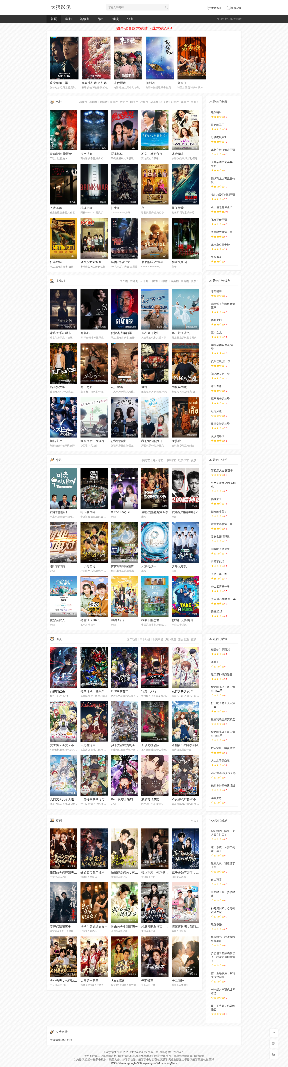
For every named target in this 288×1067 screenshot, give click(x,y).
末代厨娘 (120, 83)
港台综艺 (157, 460)
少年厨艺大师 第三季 (223, 599)
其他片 (185, 102)
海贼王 (215, 662)
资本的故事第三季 (221, 232)
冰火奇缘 (216, 386)
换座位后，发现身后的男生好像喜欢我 (106, 441)
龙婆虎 (176, 441)
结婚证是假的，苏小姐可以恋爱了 (133, 872)
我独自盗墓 (57, 691)
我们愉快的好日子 (153, 441)
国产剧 (124, 281)
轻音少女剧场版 (91, 262)
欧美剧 (175, 281)
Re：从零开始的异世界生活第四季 (134, 799)
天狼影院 (61, 7)
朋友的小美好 (219, 511)
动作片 (83, 102)
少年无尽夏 (179, 566)
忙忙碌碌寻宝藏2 (122, 566)
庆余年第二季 (59, 83)
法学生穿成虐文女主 (94, 926)
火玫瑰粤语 (217, 436)
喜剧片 (93, 102)
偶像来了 (216, 499)
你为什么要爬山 (182, 620)
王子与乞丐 (88, 566)
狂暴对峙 (56, 262)
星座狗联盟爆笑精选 (223, 719)
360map (142, 1063)
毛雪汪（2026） (91, 620)
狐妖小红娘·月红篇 (94, 83)
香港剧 (134, 281)
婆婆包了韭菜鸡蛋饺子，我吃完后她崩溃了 (223, 957)
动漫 (115, 19)
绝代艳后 (216, 112)
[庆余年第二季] (64, 58)
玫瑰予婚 (216, 924)
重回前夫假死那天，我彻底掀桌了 (72, 872)
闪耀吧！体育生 (220, 549)
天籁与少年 (148, 566)
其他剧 (185, 281)
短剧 (130, 19)
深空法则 (86, 154)
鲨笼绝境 (178, 208)
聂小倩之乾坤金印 (221, 207)
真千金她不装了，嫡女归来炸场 (193, 872)
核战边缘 (86, 208)
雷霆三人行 (148, 691)
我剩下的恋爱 (150, 620)
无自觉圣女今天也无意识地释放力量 (74, 799)
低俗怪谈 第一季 (220, 361)
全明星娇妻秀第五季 (154, 512)
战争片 (144, 102)
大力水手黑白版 (220, 760)
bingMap (171, 1063)
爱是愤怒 (117, 154)
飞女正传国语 (219, 219)
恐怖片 (124, 102)
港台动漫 (183, 639)
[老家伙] (192, 58)
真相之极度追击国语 (223, 149)
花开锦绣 (117, 387)
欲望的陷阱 (118, 441)
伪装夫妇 (216, 320)
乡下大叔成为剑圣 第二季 (128, 745)
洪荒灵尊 (216, 798)
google (132, 1063)
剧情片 (134, 102)
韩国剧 (164, 281)
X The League (120, 512)
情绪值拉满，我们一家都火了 (191, 926)
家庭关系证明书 (60, 333)
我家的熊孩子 (59, 512)
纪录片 (164, 102)
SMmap (160, 1063)
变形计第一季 (219, 574)
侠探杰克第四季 (121, 333)
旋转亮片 (56, 441)
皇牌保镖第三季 (60, 926)
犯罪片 (175, 102)
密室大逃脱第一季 (221, 524)
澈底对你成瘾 (150, 799)
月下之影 (86, 387)
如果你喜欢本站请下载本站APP (144, 28)
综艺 (101, 19)
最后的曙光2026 (152, 262)
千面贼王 (147, 980)
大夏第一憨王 (89, 980)
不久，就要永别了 (153, 154)
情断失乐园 (179, 262)
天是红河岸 (88, 745)
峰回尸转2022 (120, 262)
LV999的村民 (119, 691)
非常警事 (216, 291)
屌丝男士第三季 (220, 398)
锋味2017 (216, 611)
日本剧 (154, 281)
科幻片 (114, 102)
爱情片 (104, 102)
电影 (68, 19)
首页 (54, 19)
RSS (114, 1063)
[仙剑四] (160, 58)
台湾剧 (144, 281)
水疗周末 (178, 154)
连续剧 (85, 19)
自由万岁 (216, 879)
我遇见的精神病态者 (185, 512)
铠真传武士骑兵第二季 (95, 691)
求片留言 (216, 8)
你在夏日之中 (150, 333)
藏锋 (144, 387)
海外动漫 (170, 639)
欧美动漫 (157, 639)
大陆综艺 (145, 460)
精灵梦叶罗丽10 (220, 649)
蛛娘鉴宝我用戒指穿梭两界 (98, 872)
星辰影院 (67, 1039)
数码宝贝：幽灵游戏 (223, 748)
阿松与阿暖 (179, 387)
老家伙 (182, 83)
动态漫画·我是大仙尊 (223, 773)
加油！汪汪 (118, 620)
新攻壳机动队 (150, 745)
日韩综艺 (170, 460)
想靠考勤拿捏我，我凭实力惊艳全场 (165, 926)
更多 (193, 102)
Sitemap (122, 1063)
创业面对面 (57, 566)
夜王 (144, 208)
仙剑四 (150, 83)
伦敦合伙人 (57, 620)
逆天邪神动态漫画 (221, 674)
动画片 (154, 102)
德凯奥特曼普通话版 (223, 785)
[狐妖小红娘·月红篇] (96, 58)
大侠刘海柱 (118, 980)
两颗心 (85, 333)
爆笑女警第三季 (220, 423)
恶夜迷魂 (216, 257)
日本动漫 (145, 639)
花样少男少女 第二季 (186, 691)
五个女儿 (216, 332)
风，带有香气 (181, 333)
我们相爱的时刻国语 (223, 194)
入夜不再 (56, 208)
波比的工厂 (217, 124)
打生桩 (115, 208)
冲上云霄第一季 (220, 586)
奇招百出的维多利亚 (185, 745)
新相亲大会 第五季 (222, 470)
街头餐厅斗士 (89, 512)
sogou (151, 1063)
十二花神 (178, 980)
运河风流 (216, 411)
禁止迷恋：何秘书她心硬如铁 (160, 872)
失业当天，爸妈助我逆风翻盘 (69, 980)
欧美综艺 (183, 460)
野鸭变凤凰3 (218, 137)
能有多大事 (57, 387)
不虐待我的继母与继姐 (95, 799)
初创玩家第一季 (220, 373)
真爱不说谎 (217, 561)
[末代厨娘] (128, 58)
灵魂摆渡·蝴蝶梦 (61, 154)
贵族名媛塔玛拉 (220, 536)
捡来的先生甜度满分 (124, 926)
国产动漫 (132, 639)
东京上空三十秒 (220, 244)
